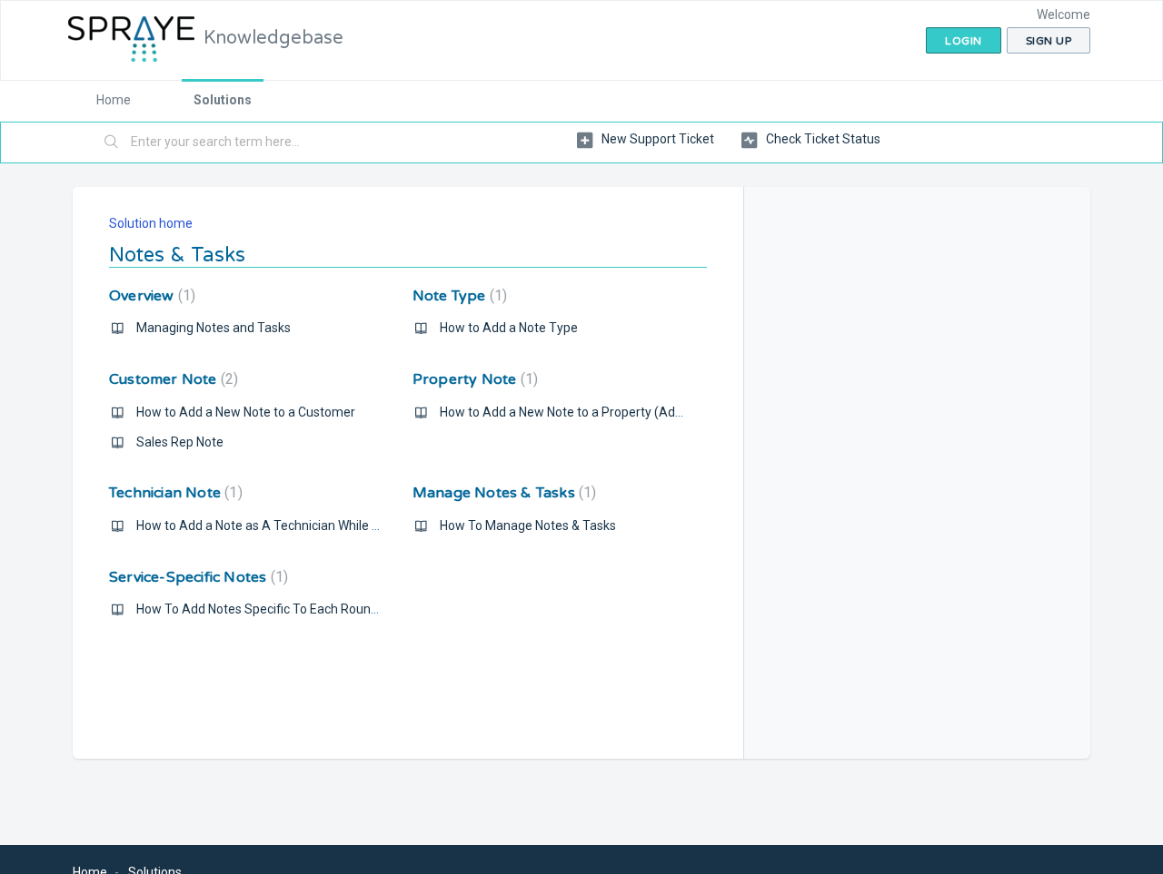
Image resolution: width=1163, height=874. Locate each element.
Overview (150, 296)
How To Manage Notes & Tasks (528, 525)
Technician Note (173, 493)
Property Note (473, 379)
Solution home (151, 223)
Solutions (223, 100)
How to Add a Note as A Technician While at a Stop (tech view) (313, 525)
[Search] (112, 142)
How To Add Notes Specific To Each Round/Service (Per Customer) (327, 609)
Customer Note (171, 379)
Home (113, 100)
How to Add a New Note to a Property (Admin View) (586, 412)
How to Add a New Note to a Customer (245, 412)
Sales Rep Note (180, 442)
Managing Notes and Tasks (213, 327)
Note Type (457, 296)
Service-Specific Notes (196, 577)
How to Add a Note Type (509, 327)
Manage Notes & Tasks (502, 493)
